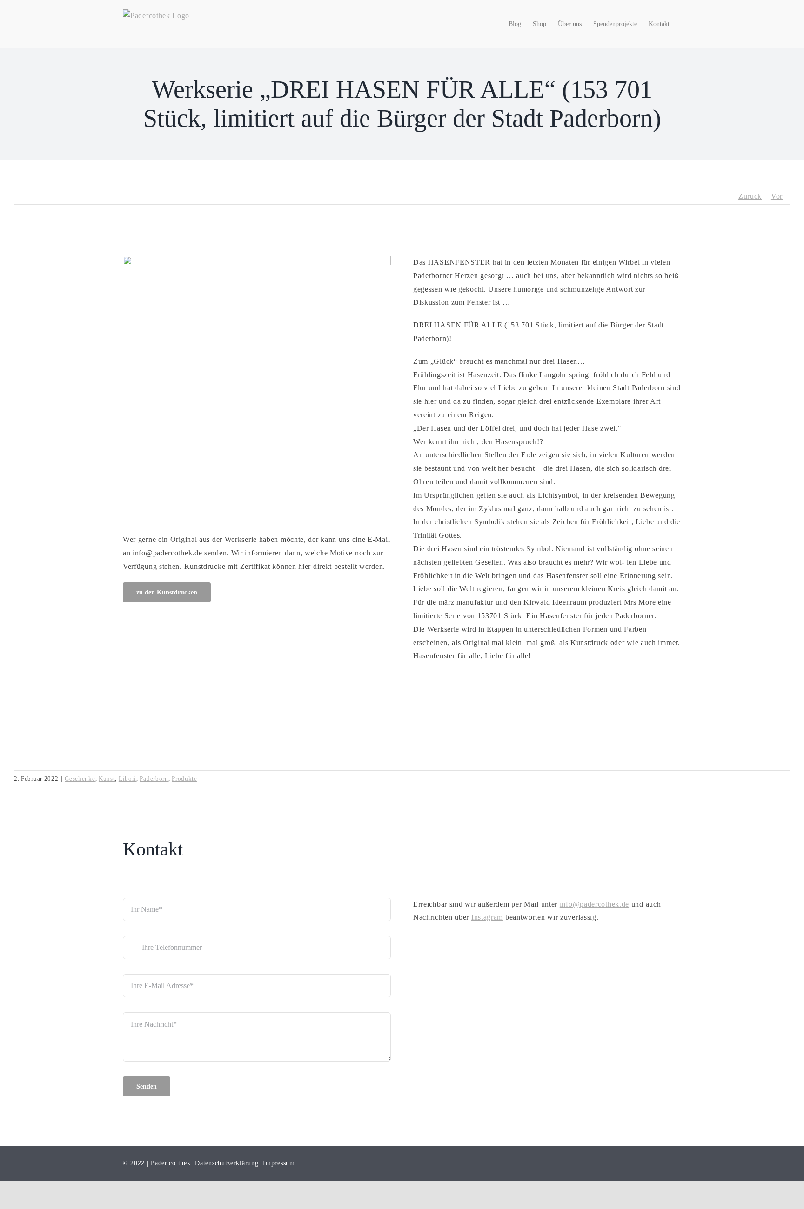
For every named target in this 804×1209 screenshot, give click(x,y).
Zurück (750, 196)
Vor (777, 196)
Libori (127, 778)
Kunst (107, 778)
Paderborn (154, 778)
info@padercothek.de (594, 904)
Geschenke (80, 778)
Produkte (184, 778)
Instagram (487, 917)
